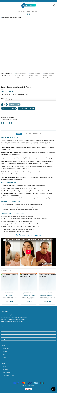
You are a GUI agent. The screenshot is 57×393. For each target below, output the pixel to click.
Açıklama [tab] (18, 133)
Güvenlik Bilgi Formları (8, 375)
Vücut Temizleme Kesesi (8, 336)
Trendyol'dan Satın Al (9, 108)
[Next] (53, 44)
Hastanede (15, 119)
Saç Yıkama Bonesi (7, 339)
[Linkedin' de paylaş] (16, 123)
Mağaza (5, 351)
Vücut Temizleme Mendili (9, 330)
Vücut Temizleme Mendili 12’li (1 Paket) (9, 294)
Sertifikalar (5, 369)
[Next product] (28, 14)
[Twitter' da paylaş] (8, 123)
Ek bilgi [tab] (25, 133)
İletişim (4, 357)
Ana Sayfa (21, 11)
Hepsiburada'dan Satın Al (26, 108)
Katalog (5, 366)
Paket (2, 98)
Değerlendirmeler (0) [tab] (35, 133)
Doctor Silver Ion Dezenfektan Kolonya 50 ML (47, 294)
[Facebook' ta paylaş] (5, 123)
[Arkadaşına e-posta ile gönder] (10, 123)
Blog (4, 354)
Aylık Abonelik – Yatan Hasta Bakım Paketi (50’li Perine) (28, 294)
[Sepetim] (54, 5)
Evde (11, 119)
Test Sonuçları (6, 372)
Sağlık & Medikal (33, 11)
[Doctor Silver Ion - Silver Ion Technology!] (28, 5)
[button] (2, 5)
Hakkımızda (6, 348)
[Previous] (4, 44)
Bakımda (7, 119)
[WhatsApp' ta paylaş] (2, 123)
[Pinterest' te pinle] (13, 123)
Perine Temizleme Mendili (9, 333)
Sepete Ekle (14, 104)
